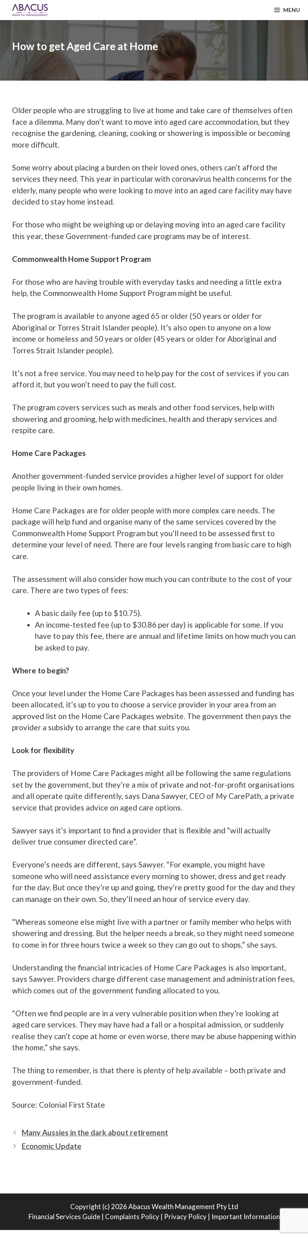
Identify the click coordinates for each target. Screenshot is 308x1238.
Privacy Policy (185, 1216)
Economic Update (51, 1146)
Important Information (245, 1216)
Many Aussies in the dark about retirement (95, 1132)
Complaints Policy (132, 1216)
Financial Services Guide (64, 1216)
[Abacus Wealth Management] (26, 10)
